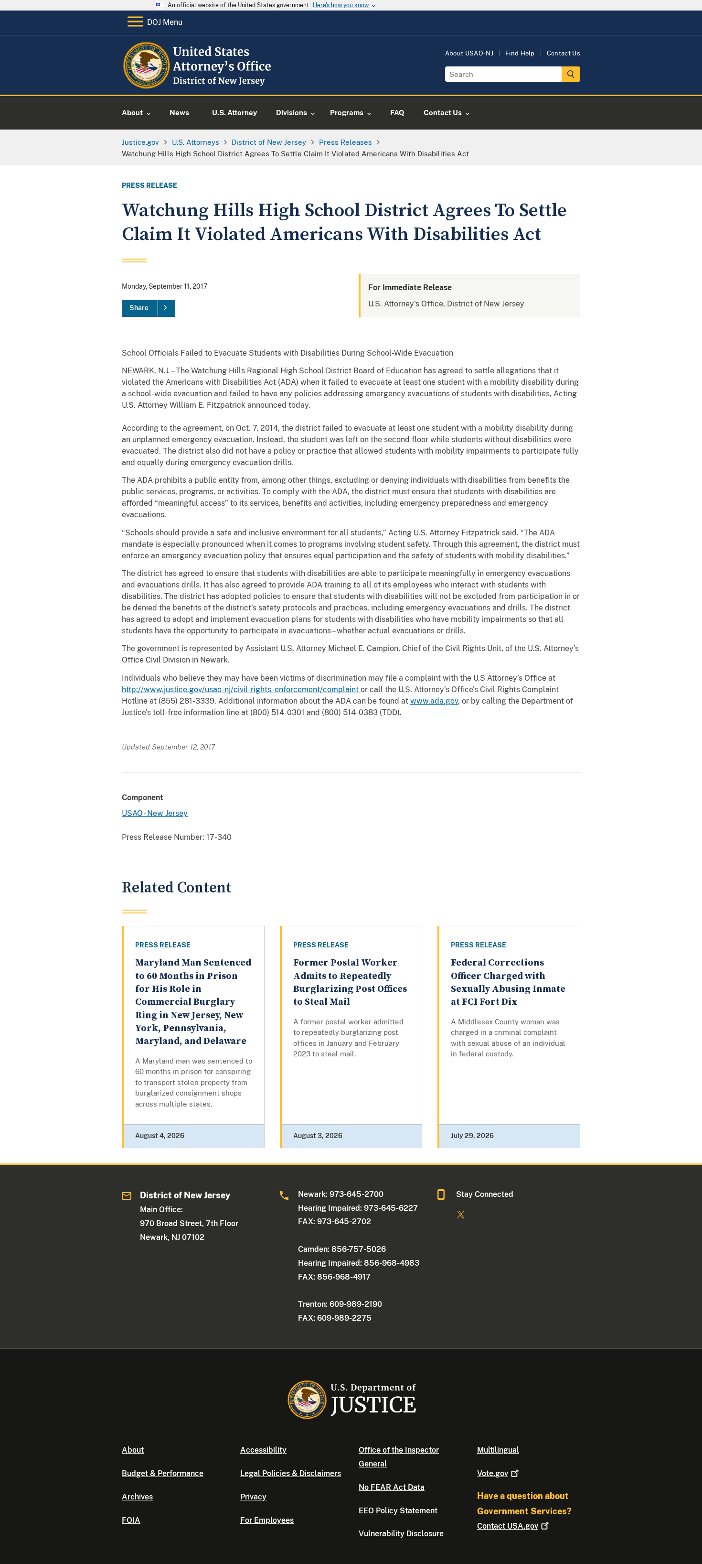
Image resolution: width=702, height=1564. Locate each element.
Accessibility (263, 1450)
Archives (137, 1496)
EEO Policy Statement (398, 1510)
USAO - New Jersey (155, 813)
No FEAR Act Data (392, 1487)
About (133, 1450)
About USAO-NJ (469, 53)
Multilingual (498, 1450)
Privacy (253, 1496)
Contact (507, 1526)
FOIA (131, 1520)
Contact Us (563, 53)
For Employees (267, 1520)
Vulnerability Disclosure (401, 1533)
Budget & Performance (162, 1473)
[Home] (199, 83)
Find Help (520, 53)
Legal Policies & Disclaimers (290, 1473)
